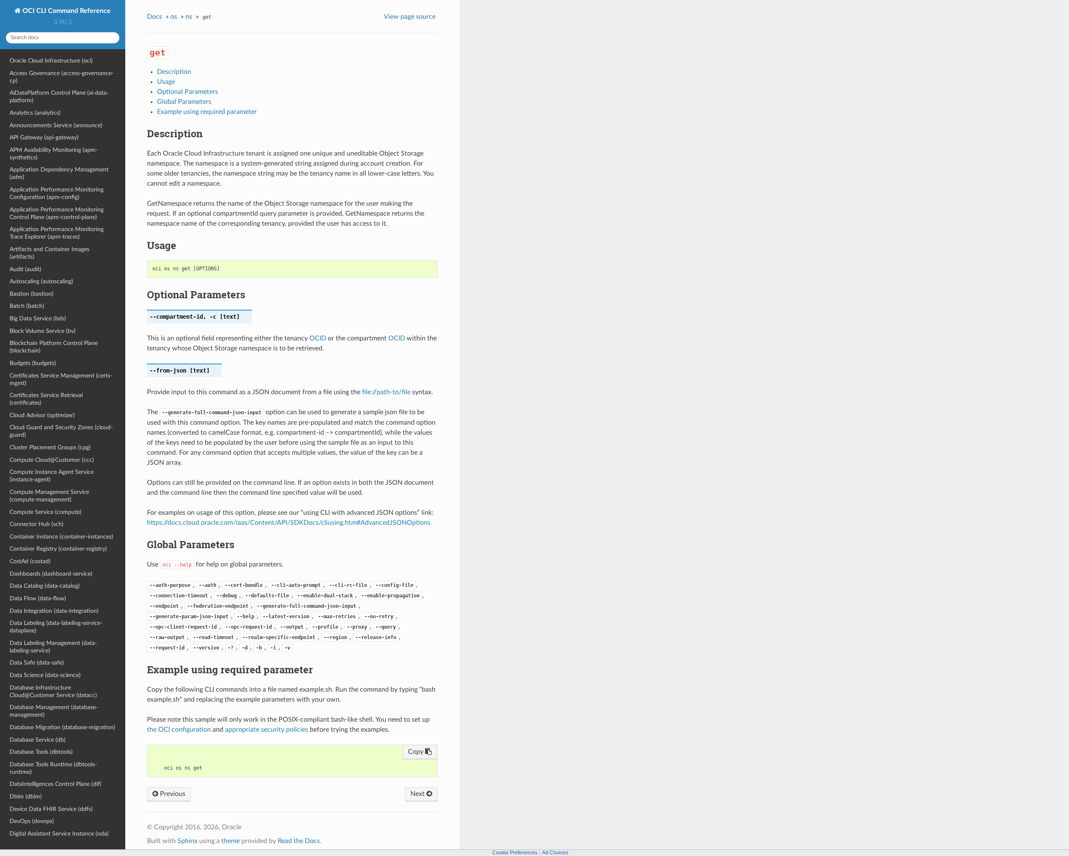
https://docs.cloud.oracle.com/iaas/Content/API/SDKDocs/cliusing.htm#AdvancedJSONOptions (289, 522)
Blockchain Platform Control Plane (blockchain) (54, 347)
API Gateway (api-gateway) (44, 137)
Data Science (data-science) (45, 675)
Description (174, 71)
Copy (416, 751)
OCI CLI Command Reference (66, 11)
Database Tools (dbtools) (41, 752)
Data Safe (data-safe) (37, 663)
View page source (410, 16)
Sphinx (187, 841)
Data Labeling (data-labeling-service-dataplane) (56, 627)
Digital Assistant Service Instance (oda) (59, 834)
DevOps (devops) (32, 821)
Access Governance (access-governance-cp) (62, 77)
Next (418, 794)
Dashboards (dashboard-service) (51, 574)
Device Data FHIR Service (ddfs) (51, 809)
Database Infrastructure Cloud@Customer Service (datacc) (53, 691)
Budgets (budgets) (33, 363)
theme (230, 841)
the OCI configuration (179, 729)
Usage (166, 81)
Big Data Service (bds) (38, 318)
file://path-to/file (386, 392)
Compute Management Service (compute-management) (49, 496)
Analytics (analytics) (35, 113)
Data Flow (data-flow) (38, 598)
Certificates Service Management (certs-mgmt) (61, 379)
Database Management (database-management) (54, 711)
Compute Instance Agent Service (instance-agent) (52, 476)
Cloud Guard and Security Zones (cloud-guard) (61, 431)
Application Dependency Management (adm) (59, 173)
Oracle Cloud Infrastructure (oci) (51, 61)
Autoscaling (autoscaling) (41, 281)
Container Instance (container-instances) (61, 537)
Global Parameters (184, 101)
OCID (317, 338)
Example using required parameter (207, 111)
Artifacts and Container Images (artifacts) (49, 253)
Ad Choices (555, 853)
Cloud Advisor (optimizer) (42, 415)
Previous (171, 794)
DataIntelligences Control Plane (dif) (55, 784)
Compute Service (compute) (45, 512)
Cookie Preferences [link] (514, 853)
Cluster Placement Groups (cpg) (50, 447)
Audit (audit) (25, 269)
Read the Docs (299, 841)
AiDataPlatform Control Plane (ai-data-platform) (59, 96)
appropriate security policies (266, 729)
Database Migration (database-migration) (62, 727)
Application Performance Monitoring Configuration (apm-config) (57, 193)
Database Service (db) (38, 740)
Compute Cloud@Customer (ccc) (52, 460)
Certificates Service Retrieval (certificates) (46, 399)
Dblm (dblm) (26, 796)
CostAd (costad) (30, 561)
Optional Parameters (187, 91)
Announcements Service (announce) (56, 125)
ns (188, 16)
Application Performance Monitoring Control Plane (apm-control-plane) (57, 213)
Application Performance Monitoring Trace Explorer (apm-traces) (57, 233)
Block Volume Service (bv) (43, 331)
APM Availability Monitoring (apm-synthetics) (54, 154)
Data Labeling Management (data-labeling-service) (53, 647)
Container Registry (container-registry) (58, 549)
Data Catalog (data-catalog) (45, 586)
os (173, 16)
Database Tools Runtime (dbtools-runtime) (53, 768)
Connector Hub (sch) (36, 524)
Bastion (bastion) (31, 294)
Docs (154, 16)
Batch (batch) (27, 306)
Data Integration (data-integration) (54, 611)
